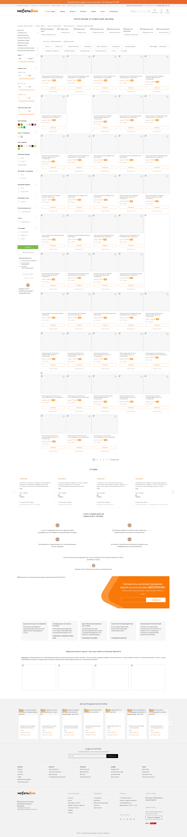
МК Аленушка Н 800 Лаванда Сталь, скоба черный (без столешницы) (104, 236)
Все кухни (21, 30)
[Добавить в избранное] (63, 57)
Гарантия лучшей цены (101, 803)
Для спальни (115, 777)
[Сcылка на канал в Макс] (127, 819)
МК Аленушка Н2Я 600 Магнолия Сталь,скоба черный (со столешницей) (78, 436)
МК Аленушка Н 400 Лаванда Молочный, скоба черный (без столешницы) (131, 274)
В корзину (53, 88)
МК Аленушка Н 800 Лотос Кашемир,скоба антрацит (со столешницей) (128, 397)
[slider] (18, 61)
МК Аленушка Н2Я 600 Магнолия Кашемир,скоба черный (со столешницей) (103, 397)
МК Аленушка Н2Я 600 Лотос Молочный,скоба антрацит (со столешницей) (50, 437)
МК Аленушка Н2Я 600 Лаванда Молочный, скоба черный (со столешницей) (103, 117)
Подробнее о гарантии (119, 638)
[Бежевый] (27, 125)
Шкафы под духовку (68, 41)
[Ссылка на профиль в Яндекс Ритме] (134, 819)
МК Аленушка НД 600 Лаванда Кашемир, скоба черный (79, 236)
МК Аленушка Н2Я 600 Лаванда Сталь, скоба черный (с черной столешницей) (53, 76)
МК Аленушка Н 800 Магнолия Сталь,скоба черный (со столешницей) (78, 396)
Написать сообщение (154, 817)
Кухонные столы (147, 774)
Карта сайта (98, 808)
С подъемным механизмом (57, 777)
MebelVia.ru (25, 657)
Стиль (20, 218)
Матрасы (83, 11)
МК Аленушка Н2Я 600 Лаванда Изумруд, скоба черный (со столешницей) (154, 77)
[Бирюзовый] (24, 127)
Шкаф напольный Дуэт (65, 504)
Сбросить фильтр (28, 252)
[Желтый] (19, 127)
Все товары (51, 11)
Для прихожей (115, 774)
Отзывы (70, 812)
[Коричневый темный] (19, 125)
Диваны (62, 11)
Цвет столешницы (24, 133)
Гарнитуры (145, 769)
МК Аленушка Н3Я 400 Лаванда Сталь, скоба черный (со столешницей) (79, 156)
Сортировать (162, 46)
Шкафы (93, 11)
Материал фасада (24, 154)
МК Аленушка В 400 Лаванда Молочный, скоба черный (105, 314)
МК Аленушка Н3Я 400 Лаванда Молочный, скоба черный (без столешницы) (154, 197)
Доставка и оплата (44, 5)
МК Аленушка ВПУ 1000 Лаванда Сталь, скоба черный (131, 156)
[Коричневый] (22, 125)
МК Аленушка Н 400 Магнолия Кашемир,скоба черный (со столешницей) (50, 354)
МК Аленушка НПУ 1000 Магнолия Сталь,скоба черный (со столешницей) (156, 353)
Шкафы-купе (115, 769)
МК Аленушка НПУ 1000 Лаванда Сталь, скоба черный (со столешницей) (105, 76)
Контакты (81, 5)
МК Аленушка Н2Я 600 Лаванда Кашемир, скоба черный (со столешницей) (51, 157)
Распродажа (113, 11)
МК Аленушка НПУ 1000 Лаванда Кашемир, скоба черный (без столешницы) (129, 197)
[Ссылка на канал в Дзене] (131, 819)
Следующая (114, 460)
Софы (19, 777)
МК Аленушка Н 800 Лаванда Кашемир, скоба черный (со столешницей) (131, 116)
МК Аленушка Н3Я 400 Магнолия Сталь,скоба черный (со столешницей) (52, 396)
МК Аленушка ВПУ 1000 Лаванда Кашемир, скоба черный (51, 196)
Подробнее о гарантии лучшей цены (63, 637)
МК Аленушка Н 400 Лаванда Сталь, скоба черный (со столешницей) (52, 116)
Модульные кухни (23, 35)
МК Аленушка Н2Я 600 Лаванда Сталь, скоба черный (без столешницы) (79, 274)
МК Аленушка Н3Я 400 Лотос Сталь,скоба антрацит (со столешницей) (128, 354)
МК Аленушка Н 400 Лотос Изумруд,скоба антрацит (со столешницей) (154, 397)
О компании (34, 5)
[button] (169, 32)
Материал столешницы (25, 171)
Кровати (72, 11)
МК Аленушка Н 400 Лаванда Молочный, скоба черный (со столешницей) (131, 76)
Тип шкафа (21, 228)
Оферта (70, 810)
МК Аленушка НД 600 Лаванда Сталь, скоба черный (104, 156)
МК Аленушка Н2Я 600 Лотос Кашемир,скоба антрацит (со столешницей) (76, 354)
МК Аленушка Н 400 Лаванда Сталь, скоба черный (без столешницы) (130, 236)
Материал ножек (23, 198)
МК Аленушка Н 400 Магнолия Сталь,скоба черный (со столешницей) (104, 436)
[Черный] (32, 125)
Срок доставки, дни (24, 107)
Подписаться (112, 756)
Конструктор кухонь (24, 38)
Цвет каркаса (22, 142)
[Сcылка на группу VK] (121, 819)
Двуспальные (53, 774)
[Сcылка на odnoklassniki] (124, 819)
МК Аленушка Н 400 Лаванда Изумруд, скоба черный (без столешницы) (130, 314)
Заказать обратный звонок (135, 5)
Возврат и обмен (55, 5)
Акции (63, 5)
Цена (21, 55)
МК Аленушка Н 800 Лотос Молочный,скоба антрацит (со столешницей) (102, 354)
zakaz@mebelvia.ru (126, 803)
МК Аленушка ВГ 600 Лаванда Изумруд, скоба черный (53, 236)
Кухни (103, 11)
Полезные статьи (72, 5)
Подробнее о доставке (89, 638)
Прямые (20, 769)
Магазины (97, 800)
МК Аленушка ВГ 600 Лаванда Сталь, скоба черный (104, 196)
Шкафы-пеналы (22, 45)
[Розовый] (35, 125)
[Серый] (30, 125)
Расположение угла (24, 208)
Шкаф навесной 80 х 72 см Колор (30, 504)
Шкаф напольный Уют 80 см (105, 504)
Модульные (145, 772)
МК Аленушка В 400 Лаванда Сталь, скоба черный (78, 196)
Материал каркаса (24, 184)
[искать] (149, 11)
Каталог (70, 798)
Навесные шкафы (23, 43)
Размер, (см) (22, 68)
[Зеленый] (22, 127)
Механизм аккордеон (24, 779)
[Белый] (24, 125)
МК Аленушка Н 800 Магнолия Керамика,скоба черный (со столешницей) (154, 315)
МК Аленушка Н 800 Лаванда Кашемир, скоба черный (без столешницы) (157, 156)
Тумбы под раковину (55, 41)
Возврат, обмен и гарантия (76, 805)
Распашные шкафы (117, 772)
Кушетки (20, 774)
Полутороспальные (55, 772)
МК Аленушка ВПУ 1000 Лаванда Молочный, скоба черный (77, 314)
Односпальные (53, 769)
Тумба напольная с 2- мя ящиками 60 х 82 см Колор (151, 504)
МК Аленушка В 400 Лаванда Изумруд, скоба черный (52, 314)
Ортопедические (23, 782)
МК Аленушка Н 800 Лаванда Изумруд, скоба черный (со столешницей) (79, 76)
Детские (82, 774)
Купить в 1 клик (53, 91)
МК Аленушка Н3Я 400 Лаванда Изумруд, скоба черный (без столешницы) (103, 275)
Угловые (20, 772)
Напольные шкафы (23, 40)
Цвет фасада (22, 121)
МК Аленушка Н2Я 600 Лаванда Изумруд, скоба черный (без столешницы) (51, 275)
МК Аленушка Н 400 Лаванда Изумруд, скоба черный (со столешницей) (156, 116)
